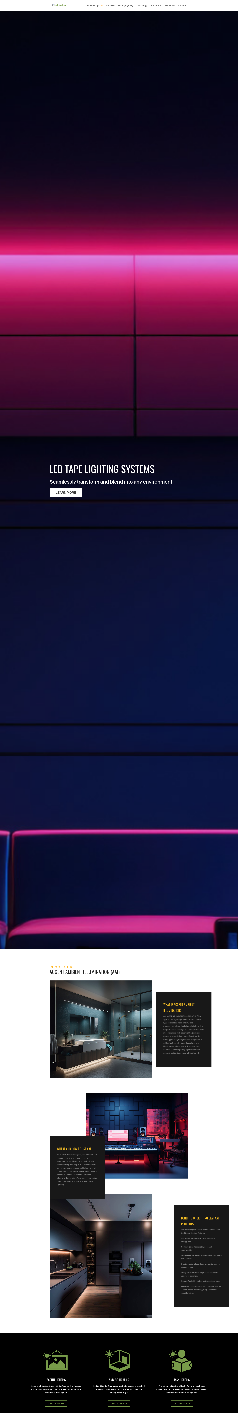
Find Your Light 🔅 (95, 6)
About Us (110, 6)
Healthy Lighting (125, 6)
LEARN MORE (66, 492)
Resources (170, 6)
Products (154, 6)
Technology (141, 6)
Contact (182, 6)
